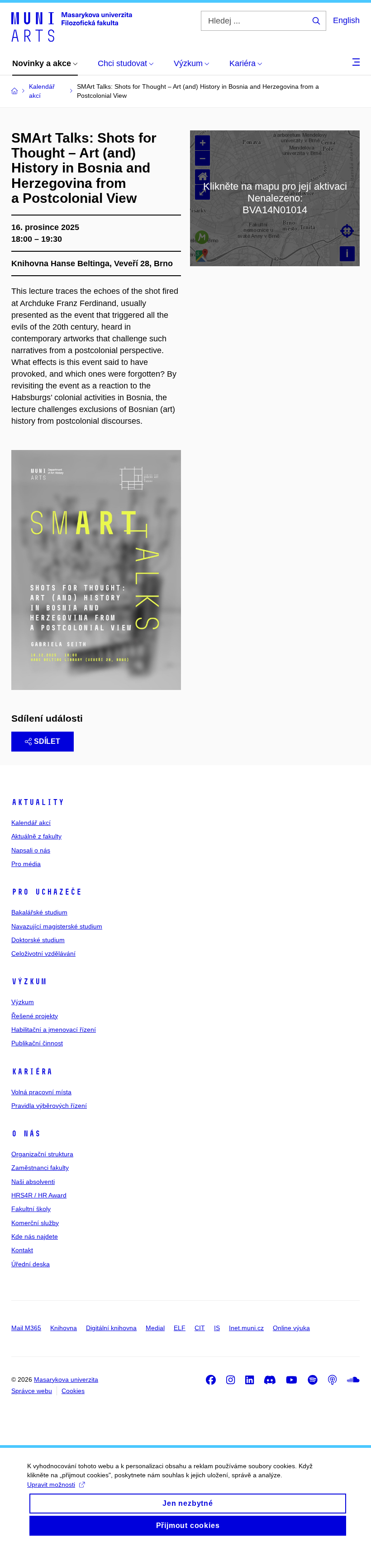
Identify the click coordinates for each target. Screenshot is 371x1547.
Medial (155, 1327)
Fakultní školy (31, 1208)
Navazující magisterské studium (56, 926)
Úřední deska (30, 1264)
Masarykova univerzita (66, 1379)
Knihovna (63, 1327)
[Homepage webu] (71, 26)
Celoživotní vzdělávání (43, 953)
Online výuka (291, 1327)
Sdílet (47, 741)
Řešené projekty (34, 1016)
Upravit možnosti (51, 1484)
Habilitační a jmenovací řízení (53, 1029)
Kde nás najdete (34, 1236)
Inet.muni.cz (246, 1327)
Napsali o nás (30, 850)
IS (217, 1327)
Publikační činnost (37, 1043)
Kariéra (31, 1072)
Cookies (73, 1390)
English (346, 20)
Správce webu (31, 1390)
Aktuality (37, 802)
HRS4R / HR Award (39, 1195)
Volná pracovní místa (41, 1092)
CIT (200, 1327)
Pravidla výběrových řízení (49, 1105)
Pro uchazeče (46, 892)
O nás (26, 1134)
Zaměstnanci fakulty (40, 1167)
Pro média (26, 863)
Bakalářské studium (39, 912)
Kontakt (22, 1250)
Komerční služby (35, 1222)
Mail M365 (26, 1327)
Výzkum (29, 982)
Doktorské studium (38, 940)
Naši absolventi (33, 1181)
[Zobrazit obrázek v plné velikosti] (96, 569)
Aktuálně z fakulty (36, 836)
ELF (180, 1327)
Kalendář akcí (31, 822)
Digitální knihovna (111, 1327)
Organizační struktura (42, 1154)
